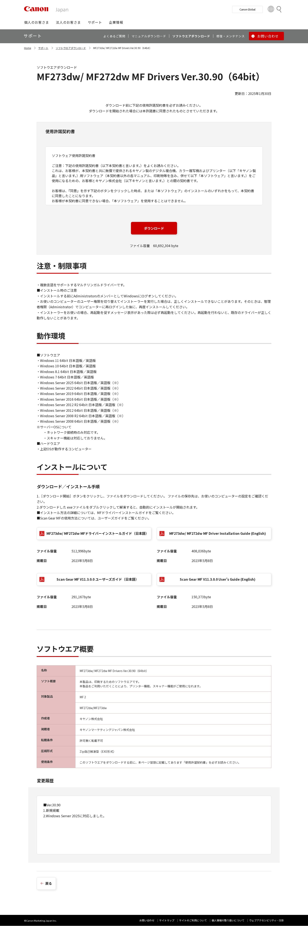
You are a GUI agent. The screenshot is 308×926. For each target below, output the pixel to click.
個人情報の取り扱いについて (228, 920)
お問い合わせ (146, 920)
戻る (48, 883)
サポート (43, 48)
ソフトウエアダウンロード (71, 48)
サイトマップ (166, 920)
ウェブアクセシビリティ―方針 (266, 920)
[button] (36, 22)
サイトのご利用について (193, 920)
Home (27, 48)
